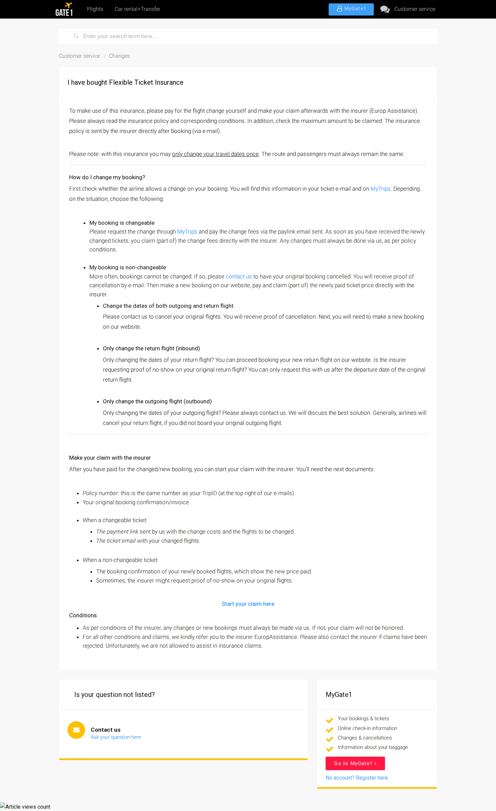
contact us (239, 276)
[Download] (235, 325)
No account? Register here (357, 778)
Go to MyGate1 (354, 763)
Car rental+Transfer (137, 9)
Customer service (414, 9)
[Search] (76, 36)
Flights (95, 9)
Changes (119, 56)
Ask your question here (116, 737)
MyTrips (380, 188)
